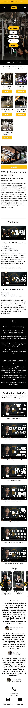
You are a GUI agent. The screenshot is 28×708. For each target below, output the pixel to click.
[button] (24, 7)
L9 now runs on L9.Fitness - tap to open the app (14, 1)
